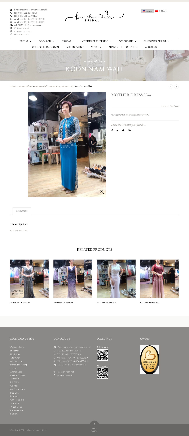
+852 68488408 (37, 19)
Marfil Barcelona (17, 389)
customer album (25, 86)
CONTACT (132, 47)
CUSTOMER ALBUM (155, 41)
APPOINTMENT (75, 47)
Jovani (13, 368)
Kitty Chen (15, 357)
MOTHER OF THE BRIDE (95, 41)
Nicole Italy (15, 354)
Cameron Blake (17, 399)
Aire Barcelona (16, 361)
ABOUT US (151, 47)
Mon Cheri (15, 393)
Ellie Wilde (14, 382)
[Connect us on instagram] (102, 373)
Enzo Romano (16, 410)
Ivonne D (14, 403)
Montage (14, 396)
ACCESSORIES (126, 41)
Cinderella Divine (18, 375)
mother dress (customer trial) (61, 86)
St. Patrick (14, 350)
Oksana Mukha (17, 347)
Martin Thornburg (18, 364)
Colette (13, 385)
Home (13, 86)
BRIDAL (24, 41)
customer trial (40, 86)
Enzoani (13, 413)
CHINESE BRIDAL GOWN (45, 47)
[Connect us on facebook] (102, 354)
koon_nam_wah (24, 31)
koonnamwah (23, 28)
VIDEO (94, 47)
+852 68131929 (37, 22)
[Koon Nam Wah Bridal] (94, 16)
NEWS (112, 47)
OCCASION (45, 41)
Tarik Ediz (14, 378)
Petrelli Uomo (16, 407)
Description (21, 211)
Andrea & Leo (16, 371)
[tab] (22, 211)
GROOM (66, 41)
